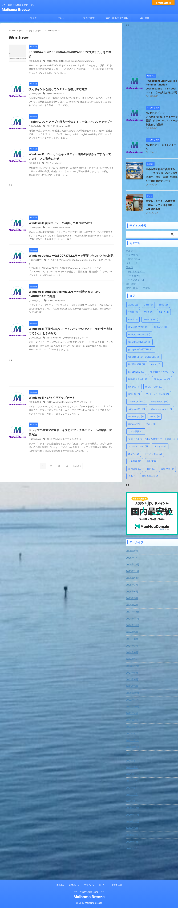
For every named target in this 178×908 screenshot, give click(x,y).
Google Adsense (139, 334)
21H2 (49, 439)
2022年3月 (132, 719)
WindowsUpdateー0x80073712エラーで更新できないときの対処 (71, 255)
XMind (154, 416)
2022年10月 (132, 706)
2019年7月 (132, 848)
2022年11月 (132, 699)
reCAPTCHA (153, 386)
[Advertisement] (61, 198)
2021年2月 (132, 794)
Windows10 (65, 260)
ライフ (33, 18)
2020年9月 (132, 828)
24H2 (49, 61)
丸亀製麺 (134, 461)
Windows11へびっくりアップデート (52, 397)
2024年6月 (132, 652)
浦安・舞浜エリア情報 (117, 18)
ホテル (133, 453)
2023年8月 (132, 672)
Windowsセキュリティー (76, 337)
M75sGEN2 (58, 61)
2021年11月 (132, 740)
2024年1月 (132, 659)
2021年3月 (132, 787)
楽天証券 (134, 468)
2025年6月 (132, 591)
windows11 (58, 93)
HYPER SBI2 (136, 364)
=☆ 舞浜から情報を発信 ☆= (89, 891)
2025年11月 (132, 571)
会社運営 (144, 18)
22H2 (49, 126)
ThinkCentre (71, 61)
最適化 (77, 439)
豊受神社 (167, 468)
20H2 (133, 304)
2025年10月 (132, 577)
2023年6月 (132, 679)
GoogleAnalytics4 (139, 342)
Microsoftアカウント (162, 371)
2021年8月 (132, 760)
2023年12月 (132, 665)
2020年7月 (132, 834)
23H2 (49, 93)
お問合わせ (74, 885)
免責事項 (60, 885)
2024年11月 (132, 618)
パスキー (160, 446)
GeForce (160, 327)
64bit (133, 319)
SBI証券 (134, 394)
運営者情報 (116, 885)
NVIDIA (134, 386)
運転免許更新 (150, 476)
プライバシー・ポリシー (95, 885)
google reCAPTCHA (140, 349)
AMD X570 (150, 319)
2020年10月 (132, 821)
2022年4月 (132, 713)
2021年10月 (132, 747)
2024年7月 (132, 645)
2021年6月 (132, 774)
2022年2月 (132, 726)
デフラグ (69, 439)
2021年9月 (132, 753)
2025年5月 (132, 598)
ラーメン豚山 (153, 453)
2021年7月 (132, 767)
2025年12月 (132, 564)
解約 (151, 468)
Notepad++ (162, 379)
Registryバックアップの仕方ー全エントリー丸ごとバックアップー (70, 121)
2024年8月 (132, 638)
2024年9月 (132, 632)
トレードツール (138, 446)
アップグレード (84, 402)
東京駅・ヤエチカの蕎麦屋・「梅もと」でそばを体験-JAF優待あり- (161, 205)
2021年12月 (132, 733)
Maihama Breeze (16, 9)
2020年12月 (132, 807)
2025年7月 (132, 584)
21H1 (49, 260)
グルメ (61, 18)
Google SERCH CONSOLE (144, 356)
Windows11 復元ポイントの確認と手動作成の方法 (60, 223)
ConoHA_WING (138, 327)
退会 (132, 476)
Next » (77, 466)
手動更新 (153, 461)
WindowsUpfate (86, 61)
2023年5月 (132, 686)
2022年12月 (132, 692)
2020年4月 (132, 841)
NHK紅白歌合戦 (138, 379)
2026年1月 (132, 557)
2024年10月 (132, 625)
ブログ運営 (89, 18)
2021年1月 (131, 801)
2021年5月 (132, 780)
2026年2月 (132, 550)
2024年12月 (132, 611)
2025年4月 (132, 605)
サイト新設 (135, 431)
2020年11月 (132, 814)
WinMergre (136, 416)
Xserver (134, 424)
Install (156, 364)
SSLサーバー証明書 (157, 394)
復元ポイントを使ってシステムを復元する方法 (58, 89)
